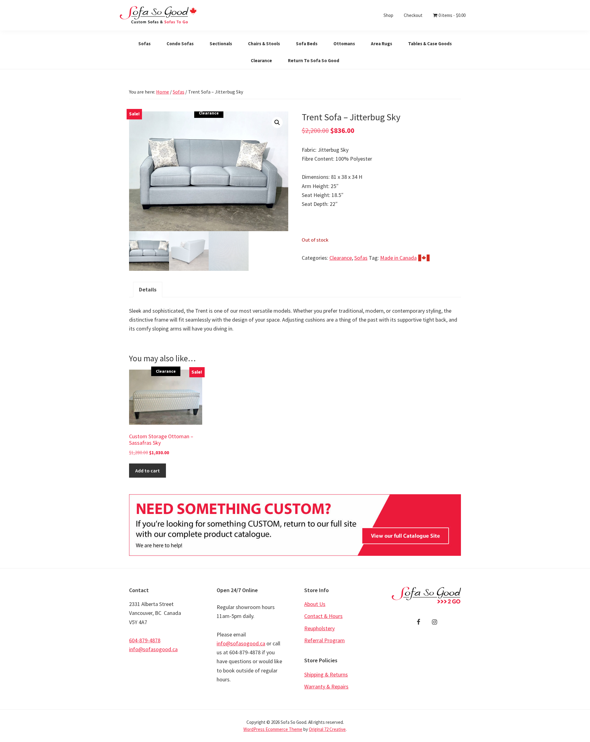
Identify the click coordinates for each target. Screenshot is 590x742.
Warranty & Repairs (326, 686)
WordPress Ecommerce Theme (272, 729)
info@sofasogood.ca (153, 649)
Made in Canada (398, 257)
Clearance (340, 257)
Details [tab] (147, 289)
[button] (277, 122)
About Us (314, 604)
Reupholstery (319, 628)
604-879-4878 (144, 640)
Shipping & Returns (326, 674)
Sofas (178, 92)
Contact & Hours (323, 616)
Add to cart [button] (147, 470)
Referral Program (324, 640)
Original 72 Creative (327, 729)
